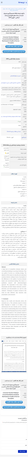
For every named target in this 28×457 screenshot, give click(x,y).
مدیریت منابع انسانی (5, 83)
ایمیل (26, 445)
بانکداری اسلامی (13, 83)
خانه (23, 9)
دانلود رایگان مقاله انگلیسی (13, 46)
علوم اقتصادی (13, 76)
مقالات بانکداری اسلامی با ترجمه (10, 9)
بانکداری (19, 83)
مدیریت (19, 76)
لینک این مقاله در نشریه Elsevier (14, 132)
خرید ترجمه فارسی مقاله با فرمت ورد (13, 51)
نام (26, 439)
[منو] (1, 3)
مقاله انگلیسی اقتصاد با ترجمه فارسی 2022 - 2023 (14, 9)
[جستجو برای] (26, 3)
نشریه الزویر (24, 137)
